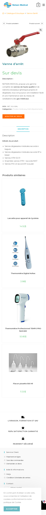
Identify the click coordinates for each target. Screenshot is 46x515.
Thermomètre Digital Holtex (23, 273)
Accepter (11, 509)
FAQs (8, 474)
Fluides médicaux (19, 109)
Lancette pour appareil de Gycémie (23, 218)
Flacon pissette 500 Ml (23, 384)
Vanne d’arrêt (32, 13)
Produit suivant (34, 23)
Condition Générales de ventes (18, 477)
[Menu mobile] (43, 5)
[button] (41, 30)
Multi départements (34, 109)
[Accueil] (3, 13)
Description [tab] (23, 129)
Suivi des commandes (14, 460)
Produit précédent (12, 23)
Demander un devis (14, 464)
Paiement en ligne (13, 457)
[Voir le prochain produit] (42, 23)
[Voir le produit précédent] (4, 23)
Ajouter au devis (13, 116)
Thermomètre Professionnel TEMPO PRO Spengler (23, 329)
